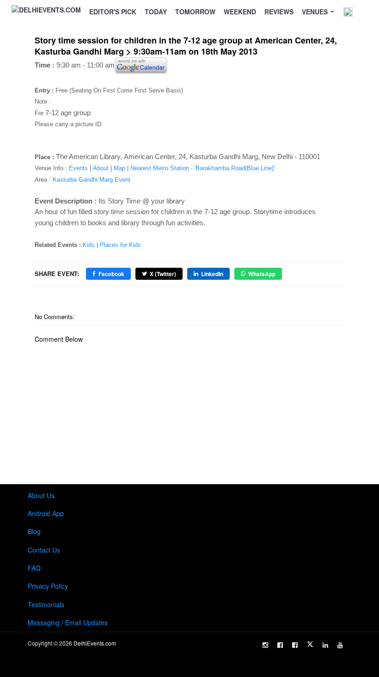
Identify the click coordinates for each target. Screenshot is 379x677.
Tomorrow (195, 11)
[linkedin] (325, 645)
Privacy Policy (48, 586)
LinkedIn (212, 274)
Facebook (111, 274)
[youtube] (340, 645)
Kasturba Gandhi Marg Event (91, 179)
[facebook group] (295, 645)
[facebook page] (280, 645)
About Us (41, 495)
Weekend (240, 11)
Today (156, 11)
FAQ (34, 567)
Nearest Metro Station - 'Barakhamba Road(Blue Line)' (202, 168)
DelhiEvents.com (94, 643)
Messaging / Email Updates (68, 622)
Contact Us (44, 549)
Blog (34, 531)
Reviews (278, 11)
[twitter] (310, 644)
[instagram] (265, 645)
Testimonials (46, 604)
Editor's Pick (112, 11)
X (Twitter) (163, 274)
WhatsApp (261, 274)
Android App (46, 513)
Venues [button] (316, 11)
